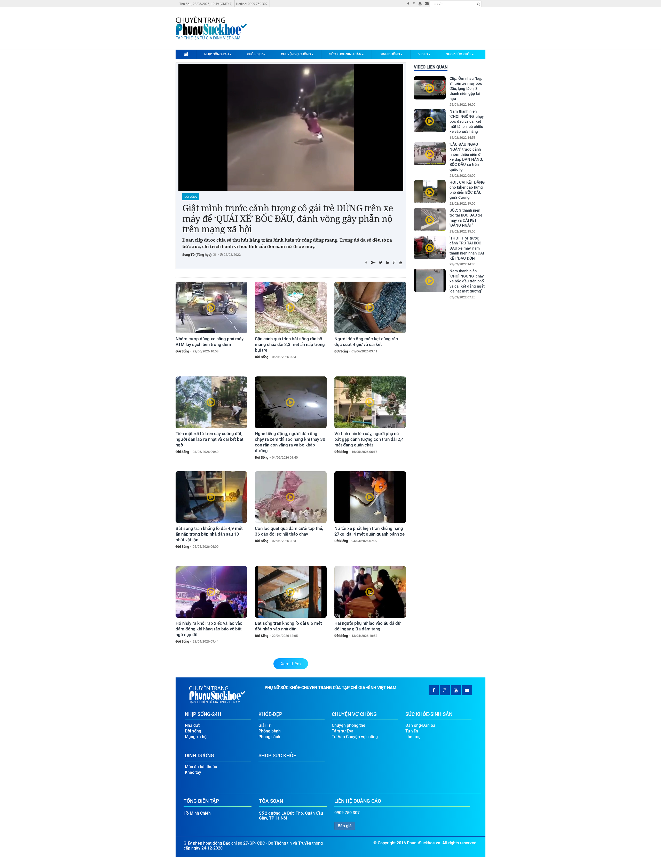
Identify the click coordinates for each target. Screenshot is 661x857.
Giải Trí (265, 725)
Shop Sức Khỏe (458, 54)
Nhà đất (192, 725)
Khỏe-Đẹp (255, 54)
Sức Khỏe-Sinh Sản (345, 54)
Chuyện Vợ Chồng (296, 54)
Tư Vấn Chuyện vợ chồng (355, 736)
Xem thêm (291, 664)
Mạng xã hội (196, 736)
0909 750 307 (347, 812)
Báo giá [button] (345, 825)
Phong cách (269, 736)
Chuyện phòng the (348, 725)
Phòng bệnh (269, 731)
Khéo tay (193, 772)
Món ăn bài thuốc (201, 766)
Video (423, 54)
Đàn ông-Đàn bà (420, 725)
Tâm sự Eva (342, 731)
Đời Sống (190, 196)
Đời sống (193, 731)
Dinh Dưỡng (390, 54)
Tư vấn (411, 731)
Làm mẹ (413, 736)
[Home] (186, 54)
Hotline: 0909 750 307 (251, 4)
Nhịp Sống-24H (216, 54)
